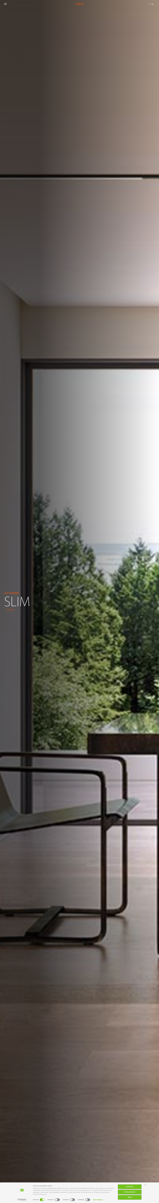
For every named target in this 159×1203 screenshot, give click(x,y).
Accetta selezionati (129, 1192)
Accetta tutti (129, 1186)
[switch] (57, 1199)
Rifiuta (130, 1197)
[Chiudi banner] (145, 1185)
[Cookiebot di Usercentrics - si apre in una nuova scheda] (22, 1200)
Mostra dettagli (97, 1199)
